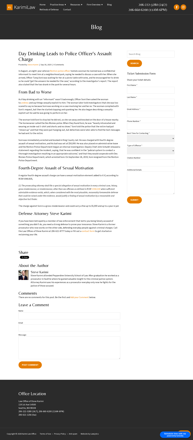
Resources (75, 4)
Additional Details (134, 170)
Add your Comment (79, 297)
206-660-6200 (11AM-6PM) (148, 10)
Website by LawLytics (90, 434)
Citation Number (134, 158)
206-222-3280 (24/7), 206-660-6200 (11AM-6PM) (41, 411)
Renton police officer (60, 71)
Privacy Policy (60, 434)
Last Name (132, 97)
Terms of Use (45, 434)
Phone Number (134, 121)
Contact (67, 9)
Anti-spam (73, 434)
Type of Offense (134, 145)
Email (21, 323)
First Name (132, 85)
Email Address (133, 109)
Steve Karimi (33, 64)
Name (21, 310)
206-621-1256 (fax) (27, 414)
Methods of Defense (49, 9)
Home (42, 4)
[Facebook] (176, 7)
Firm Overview (94, 4)
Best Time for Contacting (138, 133)
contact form (88, 231)
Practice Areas (57, 4)
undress (25, 102)
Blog (109, 4)
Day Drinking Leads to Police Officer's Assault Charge (65, 56)
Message (22, 335)
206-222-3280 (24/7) (153, 5)
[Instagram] (183, 7)
